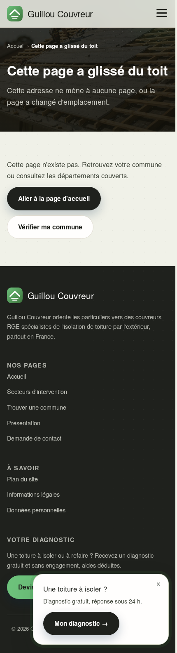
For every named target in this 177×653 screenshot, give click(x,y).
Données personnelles (36, 509)
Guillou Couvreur (60, 13)
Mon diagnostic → (81, 623)
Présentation (23, 422)
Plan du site (22, 478)
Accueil (16, 46)
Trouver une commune (36, 407)
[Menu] (162, 13)
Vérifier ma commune (50, 226)
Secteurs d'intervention (37, 391)
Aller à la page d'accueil (54, 198)
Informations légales (33, 494)
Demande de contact (34, 438)
